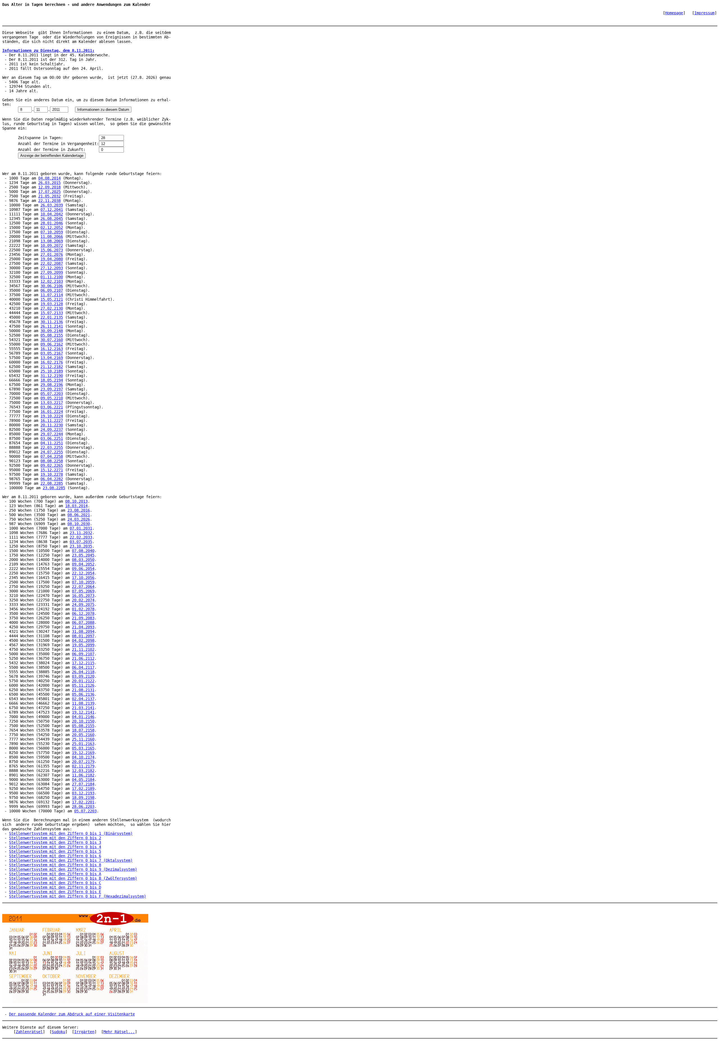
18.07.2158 (83, 730)
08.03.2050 (83, 559)
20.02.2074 (83, 600)
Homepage (674, 13)
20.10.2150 (83, 721)
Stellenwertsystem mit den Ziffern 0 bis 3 (55, 842)
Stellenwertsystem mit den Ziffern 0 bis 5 (55, 851)
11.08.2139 (83, 703)
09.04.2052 (83, 564)
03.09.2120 (83, 676)
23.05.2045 (83, 555)
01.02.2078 (83, 609)
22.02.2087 (51, 263)
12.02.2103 (51, 281)
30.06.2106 (51, 286)
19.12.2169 (83, 752)
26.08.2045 (51, 218)
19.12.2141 (83, 712)
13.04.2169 (51, 357)
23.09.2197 (51, 389)
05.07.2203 (51, 393)
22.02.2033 (81, 537)
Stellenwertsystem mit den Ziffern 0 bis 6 (55, 856)
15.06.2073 (51, 250)
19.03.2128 (51, 304)
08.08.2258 (51, 461)
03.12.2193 (83, 793)
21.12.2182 (51, 366)
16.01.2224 (51, 411)
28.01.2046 (51, 223)
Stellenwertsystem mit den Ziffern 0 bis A (55, 874)
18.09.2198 (83, 797)
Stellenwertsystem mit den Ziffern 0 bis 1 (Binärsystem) (71, 833)
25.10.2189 (51, 371)
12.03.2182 (83, 770)
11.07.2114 (51, 295)
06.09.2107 (51, 290)
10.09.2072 (51, 245)
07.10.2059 (51, 232)
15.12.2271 (51, 470)
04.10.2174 (83, 757)
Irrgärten (84, 1031)
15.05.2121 (51, 299)
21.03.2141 (83, 708)
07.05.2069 (83, 591)
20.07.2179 (83, 761)
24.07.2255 (51, 452)
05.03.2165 (83, 748)
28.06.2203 (83, 806)
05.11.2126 (83, 685)
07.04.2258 (51, 456)
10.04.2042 (51, 214)
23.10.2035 (81, 546)
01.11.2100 (51, 277)
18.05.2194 (51, 380)
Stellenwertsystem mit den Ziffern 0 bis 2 (55, 838)
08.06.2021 (78, 515)
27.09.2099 (51, 272)
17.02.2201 (83, 802)
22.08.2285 (51, 483)
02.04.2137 (83, 699)
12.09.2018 (49, 187)
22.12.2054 (83, 573)
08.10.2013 (76, 501)
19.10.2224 (51, 416)
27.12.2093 (51, 268)
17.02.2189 (83, 788)
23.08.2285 (54, 488)
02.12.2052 (51, 227)
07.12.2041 (51, 209)
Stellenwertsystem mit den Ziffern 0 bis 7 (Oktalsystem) (71, 860)
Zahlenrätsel (29, 1031)
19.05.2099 (83, 645)
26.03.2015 (49, 182)
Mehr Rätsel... (119, 1031)
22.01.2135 (51, 317)
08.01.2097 (83, 636)
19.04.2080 (51, 259)
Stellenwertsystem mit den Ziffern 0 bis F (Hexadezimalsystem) (77, 896)
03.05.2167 (51, 353)
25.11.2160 (83, 739)
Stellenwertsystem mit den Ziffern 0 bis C (55, 883)
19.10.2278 (51, 474)
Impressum (704, 13)
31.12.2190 (51, 375)
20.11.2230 (51, 425)
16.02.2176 (51, 362)
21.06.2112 (83, 658)
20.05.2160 (83, 734)
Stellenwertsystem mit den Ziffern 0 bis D (55, 887)
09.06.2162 (51, 344)
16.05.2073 (83, 595)
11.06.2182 (83, 775)
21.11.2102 (83, 649)
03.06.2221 (51, 407)
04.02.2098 (83, 640)
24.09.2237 (51, 429)
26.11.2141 (51, 326)
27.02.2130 (51, 308)
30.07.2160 (51, 339)
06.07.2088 (83, 622)
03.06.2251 (51, 438)
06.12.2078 (83, 613)
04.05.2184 (83, 779)
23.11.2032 (81, 532)
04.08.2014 (49, 178)
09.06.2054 (83, 568)
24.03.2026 (78, 519)
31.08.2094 (83, 631)
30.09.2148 (51, 330)
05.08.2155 (51, 335)
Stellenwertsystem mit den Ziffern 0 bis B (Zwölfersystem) (73, 878)
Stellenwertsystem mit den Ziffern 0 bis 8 (55, 865)
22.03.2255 (51, 447)
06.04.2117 (83, 667)
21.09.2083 (83, 618)
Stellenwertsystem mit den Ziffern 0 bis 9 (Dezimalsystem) (73, 869)
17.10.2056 (83, 577)
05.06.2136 (83, 694)
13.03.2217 (51, 402)
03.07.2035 (81, 541)
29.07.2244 (51, 434)
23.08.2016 (78, 510)
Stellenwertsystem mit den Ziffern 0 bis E (55, 892)
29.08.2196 (51, 384)
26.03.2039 (51, 205)
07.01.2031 (81, 528)
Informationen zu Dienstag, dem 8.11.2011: (48, 50)
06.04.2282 (51, 479)
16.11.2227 (51, 420)
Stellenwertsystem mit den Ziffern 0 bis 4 (55, 847)
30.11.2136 (51, 322)
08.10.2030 (78, 523)
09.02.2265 (51, 465)
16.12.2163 (51, 348)
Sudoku (58, 1031)
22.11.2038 (49, 200)
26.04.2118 (83, 672)
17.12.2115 (83, 663)
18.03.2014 (76, 506)
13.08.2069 (51, 241)
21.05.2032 (49, 196)
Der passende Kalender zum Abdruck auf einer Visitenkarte (72, 1014)
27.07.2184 (83, 784)
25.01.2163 (83, 743)
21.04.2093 (83, 627)
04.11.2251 (51, 443)
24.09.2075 (83, 604)
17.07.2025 (49, 191)
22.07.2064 (83, 586)
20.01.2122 (83, 681)
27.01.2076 (51, 254)
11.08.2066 (51, 236)
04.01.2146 (83, 716)
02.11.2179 (83, 766)
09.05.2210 (51, 398)
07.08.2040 (83, 550)
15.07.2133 (51, 313)
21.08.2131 (83, 690)
